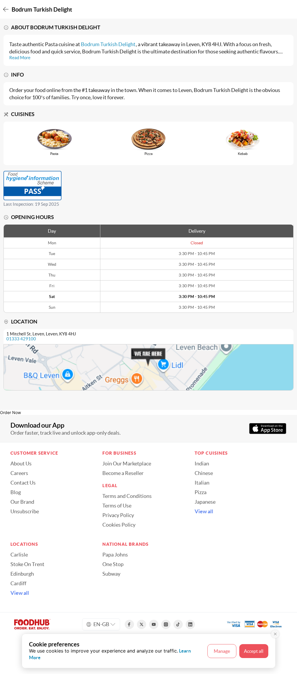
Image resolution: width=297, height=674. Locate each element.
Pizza (201, 492)
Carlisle (19, 555)
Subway (111, 574)
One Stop (113, 564)
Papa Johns (115, 555)
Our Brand (22, 502)
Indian (202, 464)
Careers (19, 473)
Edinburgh (22, 574)
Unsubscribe (24, 511)
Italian (202, 483)
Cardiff (18, 583)
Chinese (204, 473)
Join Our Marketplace (126, 464)
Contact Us (23, 483)
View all (204, 511)
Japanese (205, 502)
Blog (15, 492)
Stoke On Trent (27, 564)
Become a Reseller (123, 473)
